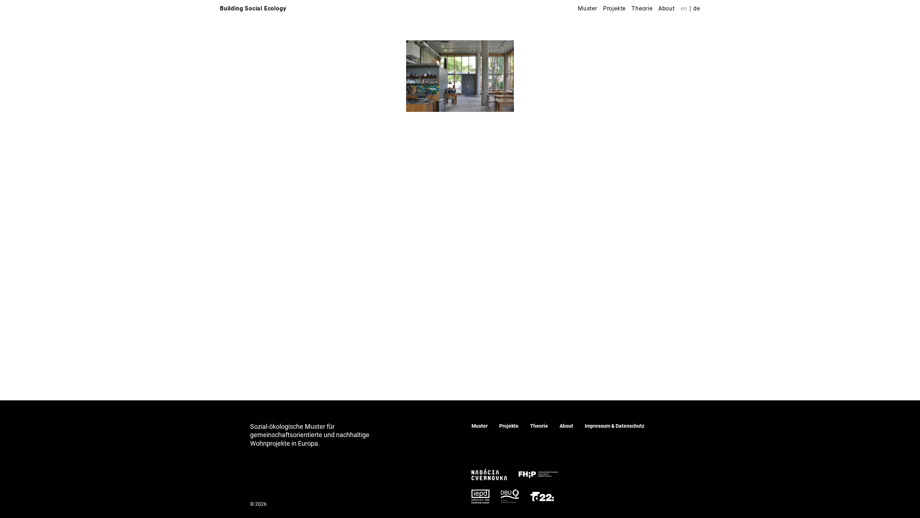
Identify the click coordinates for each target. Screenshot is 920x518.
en (684, 8)
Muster (587, 8)
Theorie (642, 8)
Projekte (614, 8)
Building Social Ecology (253, 8)
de (696, 8)
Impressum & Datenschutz (614, 426)
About (666, 8)
